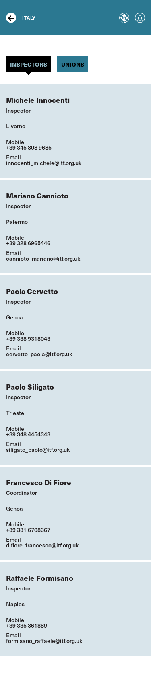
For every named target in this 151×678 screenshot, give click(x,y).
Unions (72, 64)
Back (11, 18)
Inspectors (28, 64)
